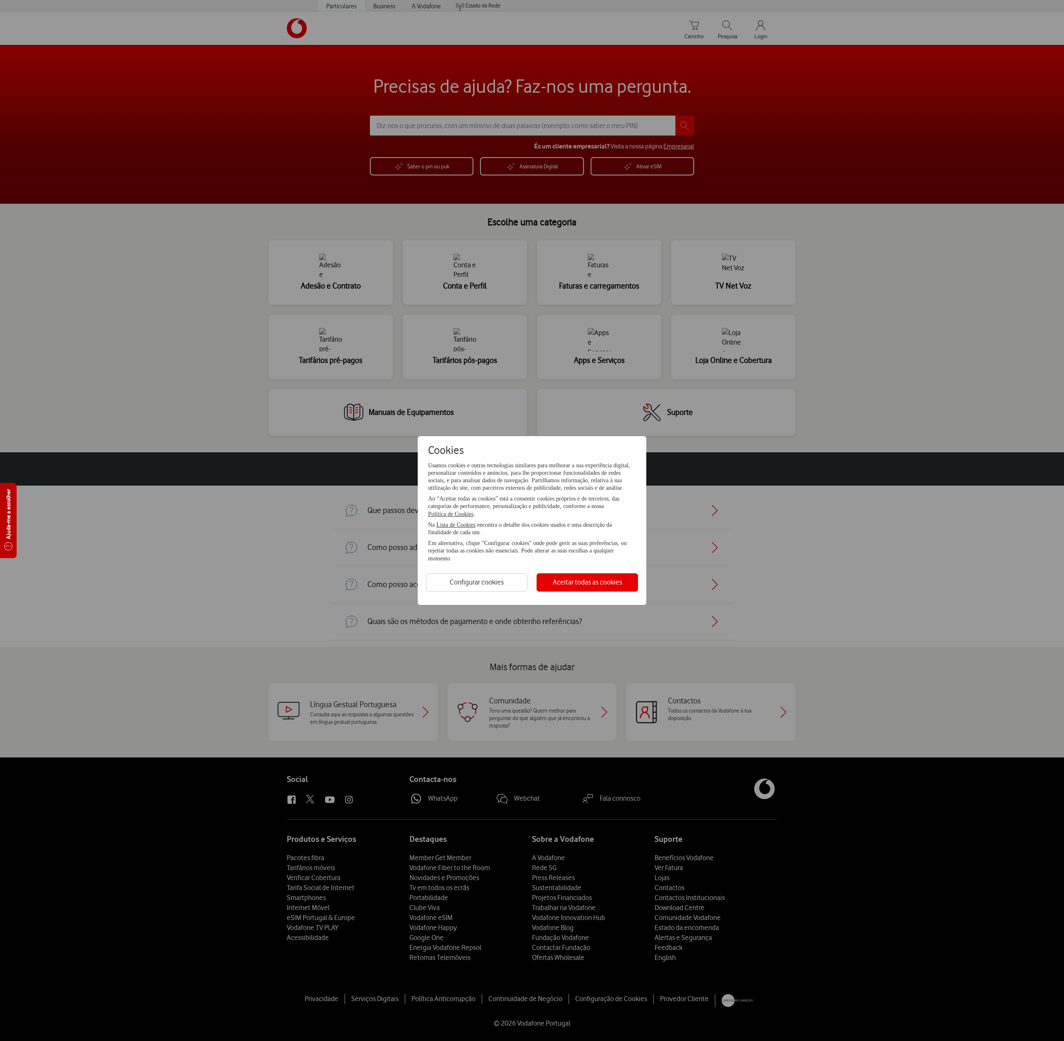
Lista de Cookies (455, 525)
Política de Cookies (450, 514)
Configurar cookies (477, 582)
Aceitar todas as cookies (587, 582)
